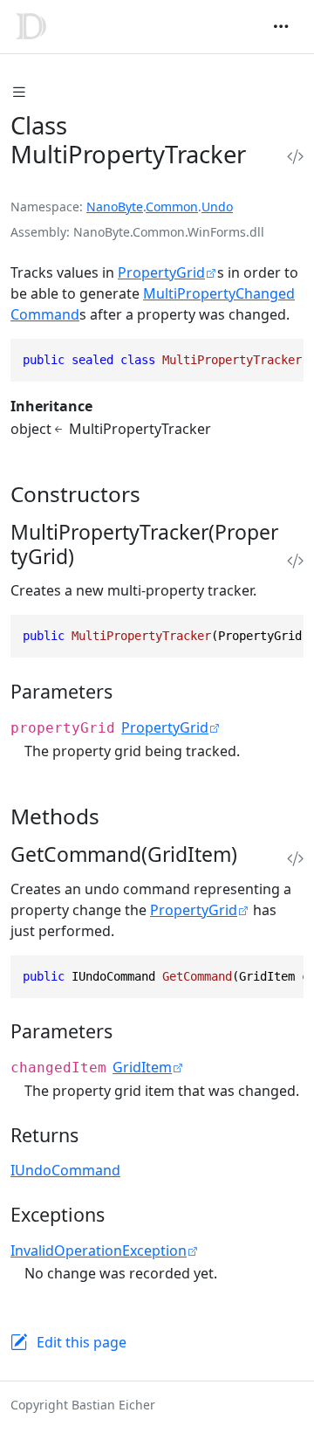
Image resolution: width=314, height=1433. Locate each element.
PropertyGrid (161, 272)
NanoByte (114, 206)
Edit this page (81, 1342)
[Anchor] (156, 493)
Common (172, 206)
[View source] (295, 157)
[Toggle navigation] (281, 26)
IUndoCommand (65, 1170)
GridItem (142, 1067)
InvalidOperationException (98, 1250)
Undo (217, 206)
